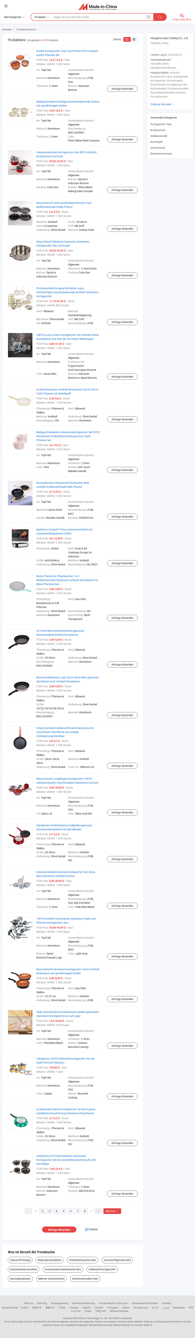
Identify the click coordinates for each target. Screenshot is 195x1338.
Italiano (126, 1307)
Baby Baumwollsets (49, 1260)
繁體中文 (50, 1307)
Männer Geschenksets (51, 1278)
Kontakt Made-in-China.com (113, 1303)
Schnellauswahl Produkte (145, 1303)
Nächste (112, 1211)
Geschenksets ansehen (23, 1269)
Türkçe (88, 1310)
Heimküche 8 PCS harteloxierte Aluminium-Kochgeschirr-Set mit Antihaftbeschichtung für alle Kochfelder (66, 1160)
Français (74, 1307)
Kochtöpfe (156, 142)
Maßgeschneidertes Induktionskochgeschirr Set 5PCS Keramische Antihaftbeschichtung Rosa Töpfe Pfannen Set (67, 436)
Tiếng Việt (100, 1310)
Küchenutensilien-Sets (85, 1278)
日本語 (62, 1307)
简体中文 (37, 1307)
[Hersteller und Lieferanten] (97, 6)
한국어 (155, 1307)
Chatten (93, 1229)
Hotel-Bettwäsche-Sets (82, 1260)
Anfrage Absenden (122, 88)
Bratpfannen (157, 130)
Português (112, 1307)
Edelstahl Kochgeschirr (102, 1269)
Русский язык (141, 1307)
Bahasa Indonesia (119, 1310)
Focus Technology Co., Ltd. (94, 1318)
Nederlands (179, 1307)
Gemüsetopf (157, 147)
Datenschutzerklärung (83, 1303)
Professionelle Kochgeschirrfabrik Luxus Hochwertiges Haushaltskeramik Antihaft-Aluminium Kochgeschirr (67, 292)
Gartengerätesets (20, 1278)
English (24, 1307)
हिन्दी (191, 1307)
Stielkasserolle (158, 136)
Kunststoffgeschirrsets (117, 1260)
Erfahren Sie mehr (162, 104)
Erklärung (42, 1303)
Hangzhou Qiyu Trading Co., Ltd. (169, 38)
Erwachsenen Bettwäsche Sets (63, 1269)
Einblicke (166, 1303)
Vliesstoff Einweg (20, 1260)
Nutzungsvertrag (59, 1303)
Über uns (28, 1303)
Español (86, 1307)
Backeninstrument (161, 153)
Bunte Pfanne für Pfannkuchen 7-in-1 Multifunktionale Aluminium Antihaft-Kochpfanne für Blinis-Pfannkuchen (67, 580)
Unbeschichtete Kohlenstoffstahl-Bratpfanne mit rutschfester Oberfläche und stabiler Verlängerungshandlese (65, 732)
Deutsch (99, 1307)
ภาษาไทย (76, 1310)
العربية (166, 1307)
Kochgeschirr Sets (161, 124)
